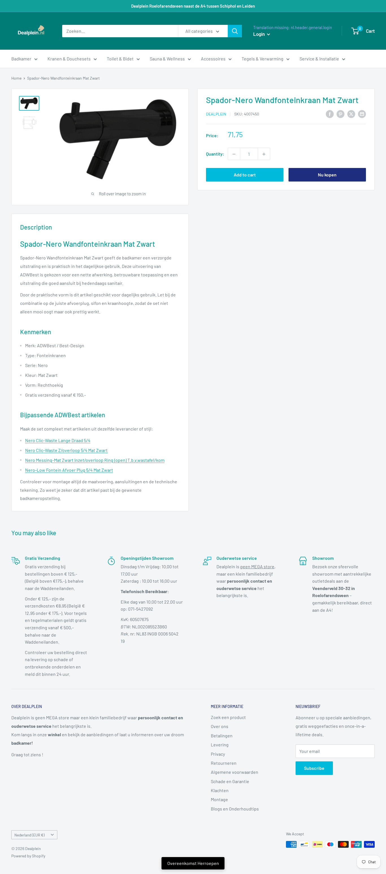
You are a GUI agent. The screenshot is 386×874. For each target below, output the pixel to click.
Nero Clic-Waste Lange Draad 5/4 (57, 440)
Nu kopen (327, 175)
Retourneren (224, 763)
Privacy (218, 754)
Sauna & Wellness (167, 58)
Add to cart (245, 175)
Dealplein (216, 114)
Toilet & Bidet (120, 58)
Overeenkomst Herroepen (193, 863)
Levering (220, 744)
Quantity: (215, 154)
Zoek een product (228, 717)
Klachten (220, 790)
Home (16, 78)
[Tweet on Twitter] (351, 113)
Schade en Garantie (230, 781)
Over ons (219, 726)
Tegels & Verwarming (262, 58)
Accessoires (213, 58)
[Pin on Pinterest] (340, 113)
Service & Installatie (319, 58)
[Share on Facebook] (330, 113)
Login (259, 34)
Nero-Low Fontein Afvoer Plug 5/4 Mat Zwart (69, 470)
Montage (219, 799)
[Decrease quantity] (234, 154)
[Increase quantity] (264, 154)
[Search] (235, 31)
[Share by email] (362, 113)
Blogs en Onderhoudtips (235, 808)
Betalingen (222, 735)
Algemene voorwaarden (234, 772)
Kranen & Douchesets (69, 58)
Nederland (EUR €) (29, 835)
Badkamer (21, 58)
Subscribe (314, 768)
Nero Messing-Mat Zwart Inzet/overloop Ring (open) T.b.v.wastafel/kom (94, 460)
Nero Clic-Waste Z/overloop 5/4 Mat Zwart (66, 450)
